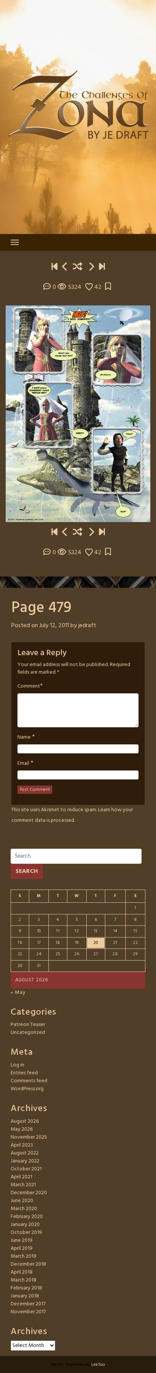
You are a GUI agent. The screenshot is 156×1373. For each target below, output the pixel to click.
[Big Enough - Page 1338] (102, 268)
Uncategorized (28, 1032)
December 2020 (29, 1193)
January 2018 (25, 1296)
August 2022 (25, 1153)
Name (24, 737)
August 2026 (25, 1121)
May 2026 (22, 1129)
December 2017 (28, 1304)
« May (18, 992)
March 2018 (23, 1280)
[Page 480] (91, 268)
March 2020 (24, 1208)
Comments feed (29, 1081)
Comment (28, 686)
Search (27, 871)
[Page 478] (65, 268)
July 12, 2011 (54, 626)
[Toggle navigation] (14, 242)
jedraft (87, 626)
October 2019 (26, 1232)
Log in (17, 1065)
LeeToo (98, 1364)
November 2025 (29, 1137)
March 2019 (23, 1256)
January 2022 (25, 1161)
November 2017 (28, 1312)
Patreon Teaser (28, 1024)
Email (23, 763)
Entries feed (24, 1073)
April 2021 (21, 1177)
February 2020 (27, 1216)
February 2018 (26, 1288)
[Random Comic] (77, 268)
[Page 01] (54, 268)
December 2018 (28, 1264)
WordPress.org (27, 1089)
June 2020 (22, 1200)
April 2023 (22, 1145)
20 (96, 942)
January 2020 (25, 1224)
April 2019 (22, 1248)
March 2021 (23, 1185)
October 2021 (26, 1169)
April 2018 (22, 1272)
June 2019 (22, 1240)
